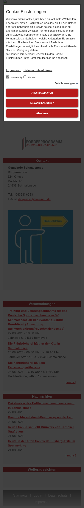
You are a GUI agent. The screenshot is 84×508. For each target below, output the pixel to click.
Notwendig (16, 77)
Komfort (31, 77)
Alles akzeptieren (42, 92)
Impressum (13, 70)
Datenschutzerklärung (38, 70)
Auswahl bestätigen (42, 103)
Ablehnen (42, 113)
